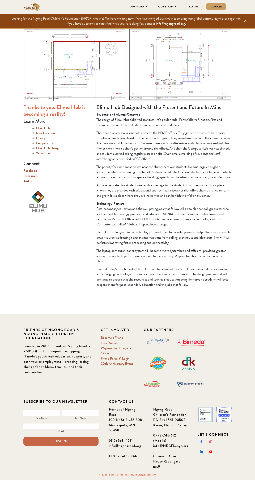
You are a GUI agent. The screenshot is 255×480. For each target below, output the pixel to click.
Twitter (28, 181)
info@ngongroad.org (170, 23)
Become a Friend (112, 337)
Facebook (30, 170)
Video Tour (43, 153)
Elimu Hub (43, 128)
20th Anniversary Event (117, 363)
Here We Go (109, 342)
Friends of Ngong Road (40, 7)
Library (40, 138)
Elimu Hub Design (48, 148)
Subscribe (61, 441)
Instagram (30, 175)
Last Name (80, 418)
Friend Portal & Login (115, 358)
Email (61, 431)
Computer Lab (45, 143)
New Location (45, 133)
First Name (41, 418)
